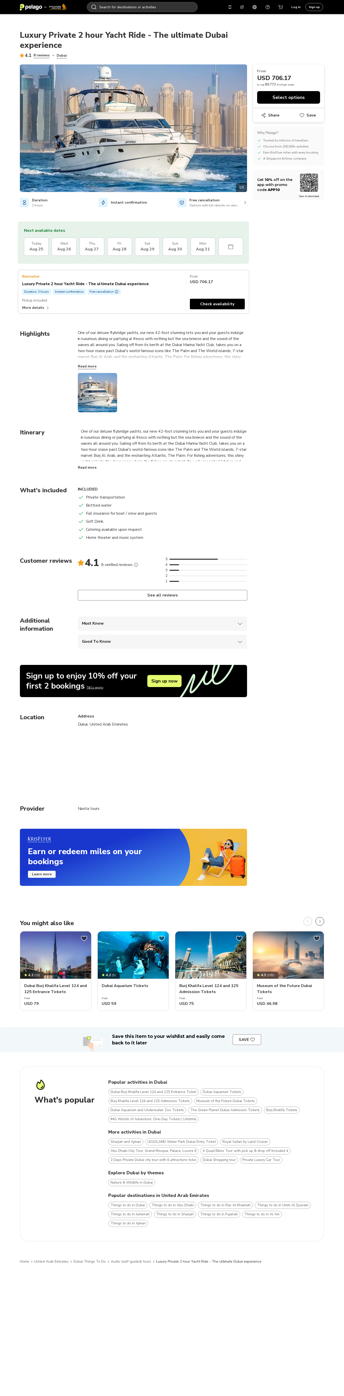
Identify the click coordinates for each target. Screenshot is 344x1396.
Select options (288, 97)
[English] (254, 7)
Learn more (42, 874)
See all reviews (162, 595)
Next (250, 129)
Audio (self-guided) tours (131, 1261)
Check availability (217, 304)
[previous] (307, 921)
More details (33, 307)
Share (274, 115)
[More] (136, 564)
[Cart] (280, 7)
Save (311, 115)
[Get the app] (230, 7)
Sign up (314, 7)
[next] (320, 921)
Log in (295, 7)
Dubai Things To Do (90, 1261)
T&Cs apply (94, 688)
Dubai (62, 55)
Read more (87, 366)
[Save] (84, 938)
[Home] (43, 7)
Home (24, 1261)
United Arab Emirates (51, 1261)
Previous (16, 129)
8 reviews (41, 55)
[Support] (267, 7)
